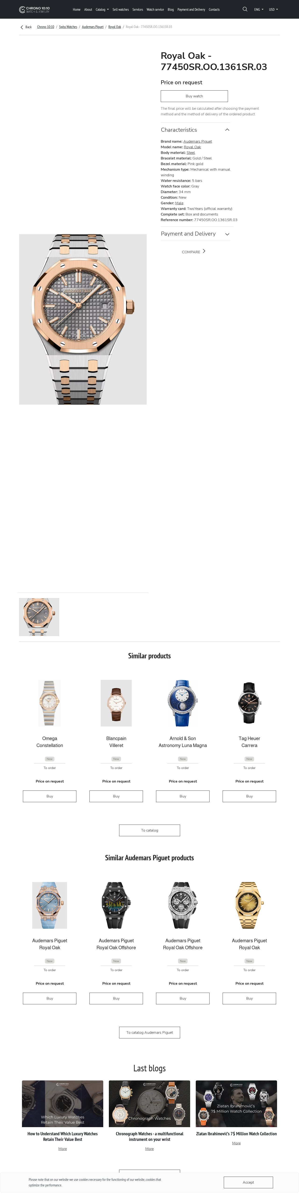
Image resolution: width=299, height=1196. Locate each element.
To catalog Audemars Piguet (149, 1032)
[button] (245, 9)
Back (28, 27)
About (88, 9)
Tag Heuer (249, 738)
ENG (257, 9)
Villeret (116, 745)
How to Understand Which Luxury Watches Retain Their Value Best (63, 1136)
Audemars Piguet (92, 26)
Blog (171, 9)
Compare (191, 252)
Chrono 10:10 (45, 26)
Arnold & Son (183, 738)
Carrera (249, 745)
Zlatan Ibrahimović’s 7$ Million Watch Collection (236, 1134)
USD (272, 9)
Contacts (214, 9)
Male (179, 203)
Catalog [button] (101, 9)
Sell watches (121, 9)
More (62, 1148)
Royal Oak (114, 26)
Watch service (155, 9)
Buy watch (194, 96)
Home (77, 9)
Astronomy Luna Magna (183, 745)
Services (137, 9)
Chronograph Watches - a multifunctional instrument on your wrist (149, 1136)
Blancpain (116, 738)
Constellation (49, 745)
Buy (49, 796)
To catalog (149, 830)
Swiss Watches (68, 26)
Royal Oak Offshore (116, 947)
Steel (191, 152)
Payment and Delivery (191, 9)
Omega (49, 738)
